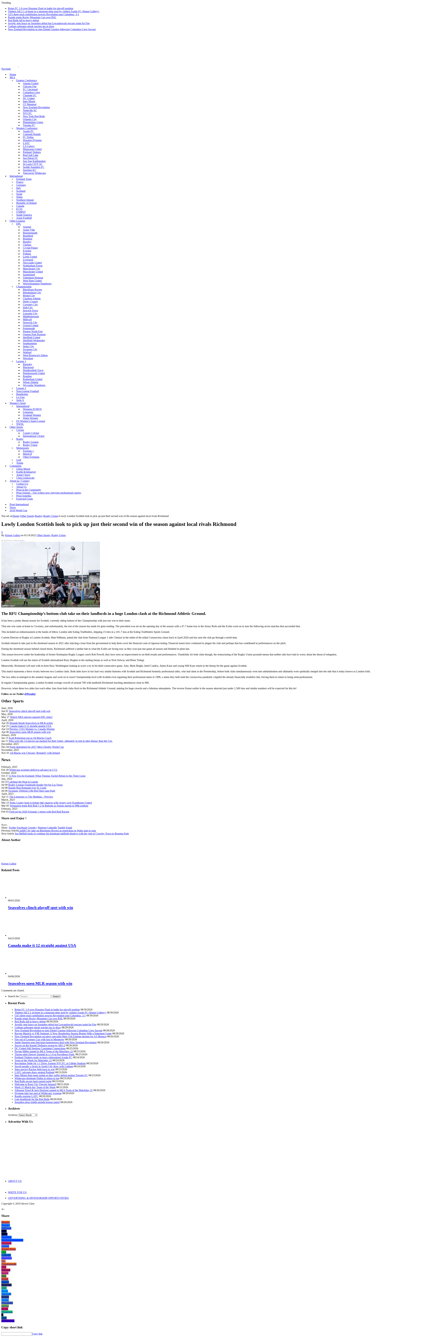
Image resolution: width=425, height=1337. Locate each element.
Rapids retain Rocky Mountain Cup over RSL (32, 17)
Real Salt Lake (30, 155)
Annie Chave (23, 474)
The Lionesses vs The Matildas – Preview (31, 796)
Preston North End (32, 331)
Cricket (20, 430)
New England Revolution (36, 107)
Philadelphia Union (33, 122)
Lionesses (28, 412)
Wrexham (28, 358)
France (19, 182)
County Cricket (31, 433)
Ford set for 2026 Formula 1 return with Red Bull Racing (39, 811)
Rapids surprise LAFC (26, 1096)
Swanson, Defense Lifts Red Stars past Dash (31, 790)
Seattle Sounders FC (33, 167)
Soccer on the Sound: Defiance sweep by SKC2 (40, 1045)
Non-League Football (27, 391)
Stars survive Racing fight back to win (35, 1069)
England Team (24, 179)
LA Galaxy (29, 146)
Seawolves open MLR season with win (30, 732)
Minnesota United (32, 149)
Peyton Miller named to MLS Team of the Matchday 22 (44, 1051)
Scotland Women (32, 415)
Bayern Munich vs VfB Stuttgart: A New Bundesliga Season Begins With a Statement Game (63, 1033)
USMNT (21, 211)
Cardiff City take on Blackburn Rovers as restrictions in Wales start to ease (57, 830)
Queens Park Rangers (34, 334)
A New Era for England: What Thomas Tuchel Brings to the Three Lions (47, 775)
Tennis (19, 462)
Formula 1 (28, 451)
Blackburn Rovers (32, 289)
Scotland (20, 191)
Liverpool (28, 259)
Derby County (30, 301)
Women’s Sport (18, 403)
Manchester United (33, 271)
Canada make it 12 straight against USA (30, 726)
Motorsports (22, 448)
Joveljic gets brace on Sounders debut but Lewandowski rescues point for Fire (49, 23)
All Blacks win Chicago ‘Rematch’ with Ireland (35, 753)
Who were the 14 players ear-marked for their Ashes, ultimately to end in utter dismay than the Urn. (61, 741)
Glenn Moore (23, 468)
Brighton (27, 238)
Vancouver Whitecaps (34, 173)
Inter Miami (29, 101)
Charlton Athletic (32, 298)
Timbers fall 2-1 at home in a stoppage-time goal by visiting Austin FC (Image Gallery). (53, 11)
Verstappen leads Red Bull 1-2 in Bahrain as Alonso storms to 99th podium (49, 805)
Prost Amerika (23, 495)
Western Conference (27, 128)
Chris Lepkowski (25, 477)
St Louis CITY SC (32, 164)
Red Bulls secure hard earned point (33, 1081)
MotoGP (27, 454)
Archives (12, 1115)
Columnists (15, 465)
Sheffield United (31, 337)
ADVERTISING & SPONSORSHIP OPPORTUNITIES (38, 1198)
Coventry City (30, 304)
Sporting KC (29, 170)
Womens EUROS (32, 409)
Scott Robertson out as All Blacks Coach (30, 738)
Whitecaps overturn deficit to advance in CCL (33, 769)
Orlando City (30, 119)
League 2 (21, 388)
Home (13, 74)
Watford (27, 352)
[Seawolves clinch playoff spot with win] (25, 897)
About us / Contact (19, 480)
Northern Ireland (25, 200)
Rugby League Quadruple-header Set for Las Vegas (35, 784)
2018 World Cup (18, 510)
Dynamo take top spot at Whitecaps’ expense (38, 1093)
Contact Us (22, 483)
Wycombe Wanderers (34, 385)
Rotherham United (32, 379)
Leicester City (30, 313)
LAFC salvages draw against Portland (34, 1072)
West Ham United (32, 280)
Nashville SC (30, 110)
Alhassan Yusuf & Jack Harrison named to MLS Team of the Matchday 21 (54, 1090)
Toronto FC (29, 125)
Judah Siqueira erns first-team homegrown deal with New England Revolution (56, 1042)
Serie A (20, 400)
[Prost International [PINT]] (116, 65)
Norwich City (30, 322)
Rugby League (31, 442)
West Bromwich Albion (35, 355)
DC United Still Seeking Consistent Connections (40, 1048)
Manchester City (31, 268)
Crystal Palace (30, 247)
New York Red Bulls (34, 116)
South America (24, 214)
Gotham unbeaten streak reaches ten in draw (31, 26)
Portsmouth (29, 328)
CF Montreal (29, 104)
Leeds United (30, 256)
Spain (19, 194)
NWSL (20, 424)
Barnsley (27, 364)
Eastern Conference (26, 80)
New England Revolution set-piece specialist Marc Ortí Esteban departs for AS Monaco (60, 1036)
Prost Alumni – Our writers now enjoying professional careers (48, 492)
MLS (12, 77)
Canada (20, 206)
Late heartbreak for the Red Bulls (32, 1099)
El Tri (19, 209)
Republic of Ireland (26, 203)
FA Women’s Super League (30, 421)
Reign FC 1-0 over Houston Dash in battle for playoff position (40, 8)
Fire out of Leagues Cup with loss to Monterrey (39, 1039)
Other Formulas (31, 457)
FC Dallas (28, 137)
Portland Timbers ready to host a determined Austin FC (43, 1057)
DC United (29, 98)
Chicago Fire (30, 86)
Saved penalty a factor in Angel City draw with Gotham (44, 1066)
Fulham (27, 253)
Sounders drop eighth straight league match (37, 1102)
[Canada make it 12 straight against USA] (25, 935)
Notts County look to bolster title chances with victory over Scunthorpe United (51, 802)
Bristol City (29, 295)
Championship (24, 286)
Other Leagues (17, 220)
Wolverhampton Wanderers (37, 283)
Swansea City (30, 349)
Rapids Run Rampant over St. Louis (27, 787)
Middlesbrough (31, 316)
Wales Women (30, 418)
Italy (18, 188)
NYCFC (27, 113)
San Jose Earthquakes (34, 161)
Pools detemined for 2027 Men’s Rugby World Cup (37, 747)
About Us (21, 486)
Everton (27, 250)
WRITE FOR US (17, 1192)
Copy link (37, 1333)
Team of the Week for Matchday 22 (33, 1060)
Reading (27, 376)
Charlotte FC (30, 95)
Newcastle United (32, 262)
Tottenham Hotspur (33, 277)
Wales (19, 197)
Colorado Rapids (32, 134)
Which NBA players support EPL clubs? (31, 717)
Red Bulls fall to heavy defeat (23, 20)
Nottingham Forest (32, 265)
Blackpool (28, 367)
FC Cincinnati (30, 89)
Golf (18, 460)
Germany (21, 185)
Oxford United (30, 325)
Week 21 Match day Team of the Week (35, 1087)
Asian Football (24, 217)
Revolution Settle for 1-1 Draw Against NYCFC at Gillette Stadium (50, 1063)
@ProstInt (29, 694)
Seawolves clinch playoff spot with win (29, 711)
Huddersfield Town (33, 370)
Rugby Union (30, 445)
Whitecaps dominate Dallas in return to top (37, 1078)
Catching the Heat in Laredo (23, 781)
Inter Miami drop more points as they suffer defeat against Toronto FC (51, 1075)
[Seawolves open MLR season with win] (25, 973)
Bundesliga (22, 394)
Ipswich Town (30, 310)
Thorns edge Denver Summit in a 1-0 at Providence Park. (45, 1054)
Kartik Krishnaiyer (26, 471)
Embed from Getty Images (13, 541)
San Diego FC (30, 158)
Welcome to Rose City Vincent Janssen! (35, 1084)
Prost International (19, 504)
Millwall (27, 319)
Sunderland (29, 274)
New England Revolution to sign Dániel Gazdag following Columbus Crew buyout (52, 29)
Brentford (28, 235)
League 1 (21, 361)
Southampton (30, 343)
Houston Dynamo (32, 140)
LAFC (26, 143)
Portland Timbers (32, 152)
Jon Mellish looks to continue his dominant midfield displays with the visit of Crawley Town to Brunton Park (72, 833)
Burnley (27, 241)
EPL (18, 223)
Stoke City (28, 346)
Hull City (28, 307)
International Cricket (33, 436)
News (13, 507)
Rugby (19, 439)
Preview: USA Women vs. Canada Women (32, 729)
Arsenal (27, 226)
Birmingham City (32, 292)
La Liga (20, 397)
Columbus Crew (31, 92)
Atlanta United (30, 83)
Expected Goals (24, 498)
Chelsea (27, 244)
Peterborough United (34, 373)
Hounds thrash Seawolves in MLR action (31, 723)
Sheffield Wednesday (34, 340)
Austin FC (28, 131)
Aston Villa (29, 229)
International (16, 176)
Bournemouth (30, 232)
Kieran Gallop (12, 535)
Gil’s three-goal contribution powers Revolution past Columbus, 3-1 (43, 14)
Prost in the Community (28, 489)
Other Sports (16, 427)
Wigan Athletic (31, 382)
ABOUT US (15, 1181)
